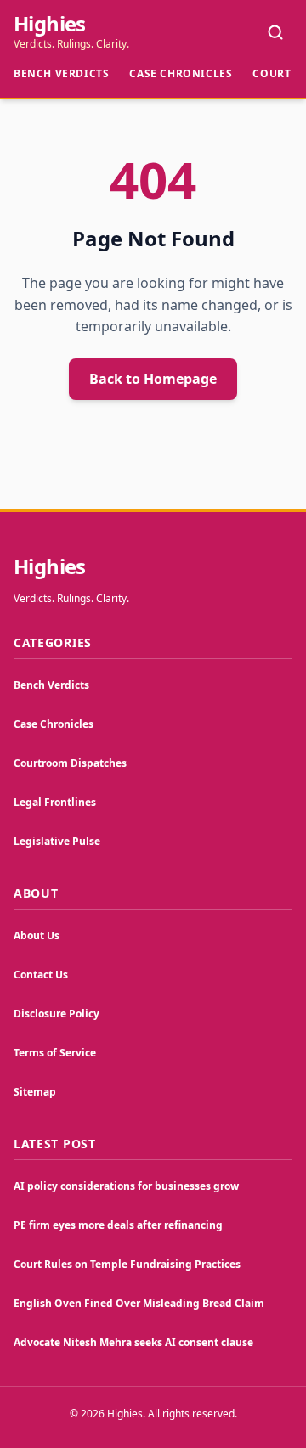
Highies (50, 24)
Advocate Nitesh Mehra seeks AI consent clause (133, 1342)
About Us (37, 935)
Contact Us (41, 974)
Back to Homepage (153, 378)
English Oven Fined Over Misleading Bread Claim (139, 1303)
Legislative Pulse (57, 841)
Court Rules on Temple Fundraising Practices (127, 1264)
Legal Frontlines (55, 802)
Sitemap (35, 1092)
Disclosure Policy (56, 1013)
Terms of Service (55, 1052)
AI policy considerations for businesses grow (126, 1186)
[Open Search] (275, 32)
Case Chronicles (180, 73)
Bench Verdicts (61, 73)
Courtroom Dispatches (70, 763)
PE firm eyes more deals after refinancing (118, 1225)
